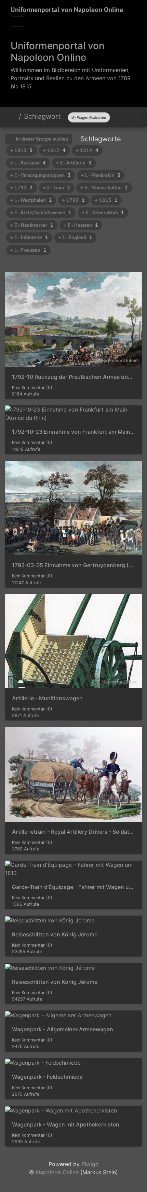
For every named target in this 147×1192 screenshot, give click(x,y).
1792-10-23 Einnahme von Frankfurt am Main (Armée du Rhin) (73, 432)
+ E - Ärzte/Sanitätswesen (40, 212)
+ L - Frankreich (100, 175)
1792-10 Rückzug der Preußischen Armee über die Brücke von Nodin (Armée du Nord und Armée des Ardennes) (73, 377)
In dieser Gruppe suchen (41, 138)
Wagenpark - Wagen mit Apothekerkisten (65, 1124)
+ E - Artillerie (74, 162)
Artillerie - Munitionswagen (47, 698)
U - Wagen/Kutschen (88, 117)
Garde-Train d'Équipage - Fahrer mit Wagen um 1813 (73, 887)
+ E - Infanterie (29, 237)
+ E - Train (56, 187)
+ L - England (75, 237)
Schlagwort (42, 116)
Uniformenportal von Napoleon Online (67, 9)
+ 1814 (87, 150)
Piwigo (90, 1164)
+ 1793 (73, 200)
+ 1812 (54, 150)
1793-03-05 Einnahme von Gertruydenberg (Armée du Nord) (73, 565)
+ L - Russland (28, 162)
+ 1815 (106, 200)
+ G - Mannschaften (104, 187)
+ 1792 (21, 187)
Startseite (13, 116)
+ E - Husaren (81, 225)
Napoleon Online (57, 1172)
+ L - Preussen (28, 250)
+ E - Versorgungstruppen (40, 175)
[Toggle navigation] (18, 21)
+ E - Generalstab (103, 212)
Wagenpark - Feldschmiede (47, 1077)
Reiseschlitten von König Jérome (54, 934)
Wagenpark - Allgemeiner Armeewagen (62, 1029)
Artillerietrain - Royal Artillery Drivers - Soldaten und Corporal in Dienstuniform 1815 (73, 832)
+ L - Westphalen (31, 200)
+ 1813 (21, 150)
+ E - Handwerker (31, 225)
